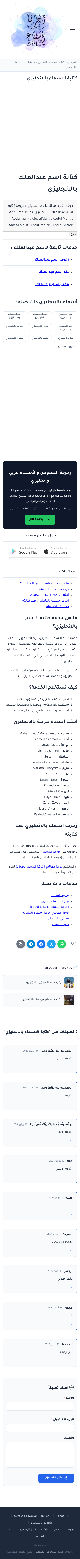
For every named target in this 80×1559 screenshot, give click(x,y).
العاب (12, 1529)
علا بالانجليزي (65, 338)
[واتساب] (61, 944)
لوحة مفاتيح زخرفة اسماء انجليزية (39, 867)
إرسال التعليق (56, 1478)
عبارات (40, 1536)
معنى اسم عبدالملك (52, 284)
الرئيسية (72, 62)
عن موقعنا (62, 1516)
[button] (56, 551)
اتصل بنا (46, 1516)
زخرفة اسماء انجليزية (54, 901)
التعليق (68, 1438)
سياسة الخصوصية (25, 1516)
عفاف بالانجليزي (14, 326)
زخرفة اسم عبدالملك (52, 260)
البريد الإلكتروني (62, 1419)
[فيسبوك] (41, 944)
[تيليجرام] (31, 944)
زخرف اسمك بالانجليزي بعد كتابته (45, 601)
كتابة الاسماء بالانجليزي (51, 62)
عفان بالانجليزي (40, 338)
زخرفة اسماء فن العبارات (50, 1552)
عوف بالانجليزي (40, 326)
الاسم (69, 1398)
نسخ (73, 234)
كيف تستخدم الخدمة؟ (54, 589)
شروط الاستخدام (41, 1523)
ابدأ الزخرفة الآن (40, 519)
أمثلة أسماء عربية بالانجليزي (49, 595)
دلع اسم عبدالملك (54, 272)
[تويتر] (51, 944)
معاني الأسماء (58, 919)
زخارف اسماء (52, 852)
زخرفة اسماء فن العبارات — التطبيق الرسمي (47, 1529)
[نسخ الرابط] (20, 944)
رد (71, 1067)
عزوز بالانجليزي (65, 347)
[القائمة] (72, 29)
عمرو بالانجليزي (14, 338)
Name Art (40, 1545)
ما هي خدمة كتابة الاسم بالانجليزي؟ (44, 584)
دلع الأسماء (60, 924)
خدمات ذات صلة (57, 607)
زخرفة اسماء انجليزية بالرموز (49, 907)
